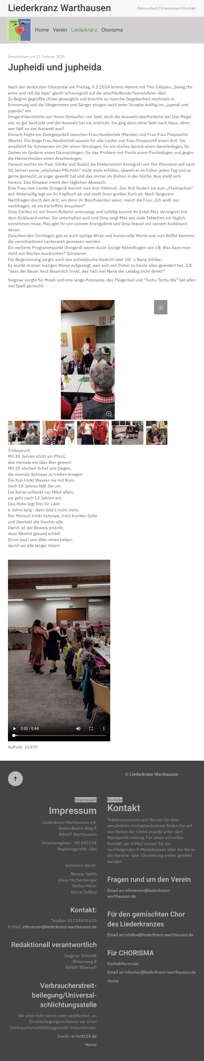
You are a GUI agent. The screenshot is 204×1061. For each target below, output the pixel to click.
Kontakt (189, 8)
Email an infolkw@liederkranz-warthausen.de (150, 934)
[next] (157, 433)
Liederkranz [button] (84, 30)
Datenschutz (148, 8)
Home (42, 30)
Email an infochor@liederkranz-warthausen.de (151, 972)
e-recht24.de (84, 1036)
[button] (15, 778)
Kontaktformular (123, 963)
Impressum (171, 8)
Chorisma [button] (112, 30)
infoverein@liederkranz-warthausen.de (59, 926)
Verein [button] (60, 30)
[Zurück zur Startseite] (19, 30)
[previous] (18, 433)
